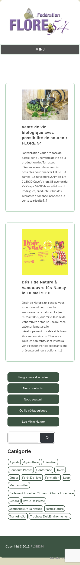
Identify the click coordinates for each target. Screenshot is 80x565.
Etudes (13, 477)
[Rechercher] (47, 438)
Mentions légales (61, 558)
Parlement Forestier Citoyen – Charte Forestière (41, 493)
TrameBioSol (17, 516)
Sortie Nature (55, 508)
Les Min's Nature (33, 421)
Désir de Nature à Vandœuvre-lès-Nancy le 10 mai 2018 (44, 287)
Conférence (44, 470)
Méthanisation (19, 485)
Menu (40, 49)
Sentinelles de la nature (25, 508)
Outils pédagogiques (33, 410)
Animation (49, 462)
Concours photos (20, 470)
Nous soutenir (33, 399)
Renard (14, 501)
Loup (66, 477)
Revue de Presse (34, 501)
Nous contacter (33, 388)
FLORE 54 (37, 546)
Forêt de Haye (31, 477)
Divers (60, 470)
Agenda (14, 462)
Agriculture (31, 462)
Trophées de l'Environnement (50, 516)
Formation (52, 477)
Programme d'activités (33, 377)
